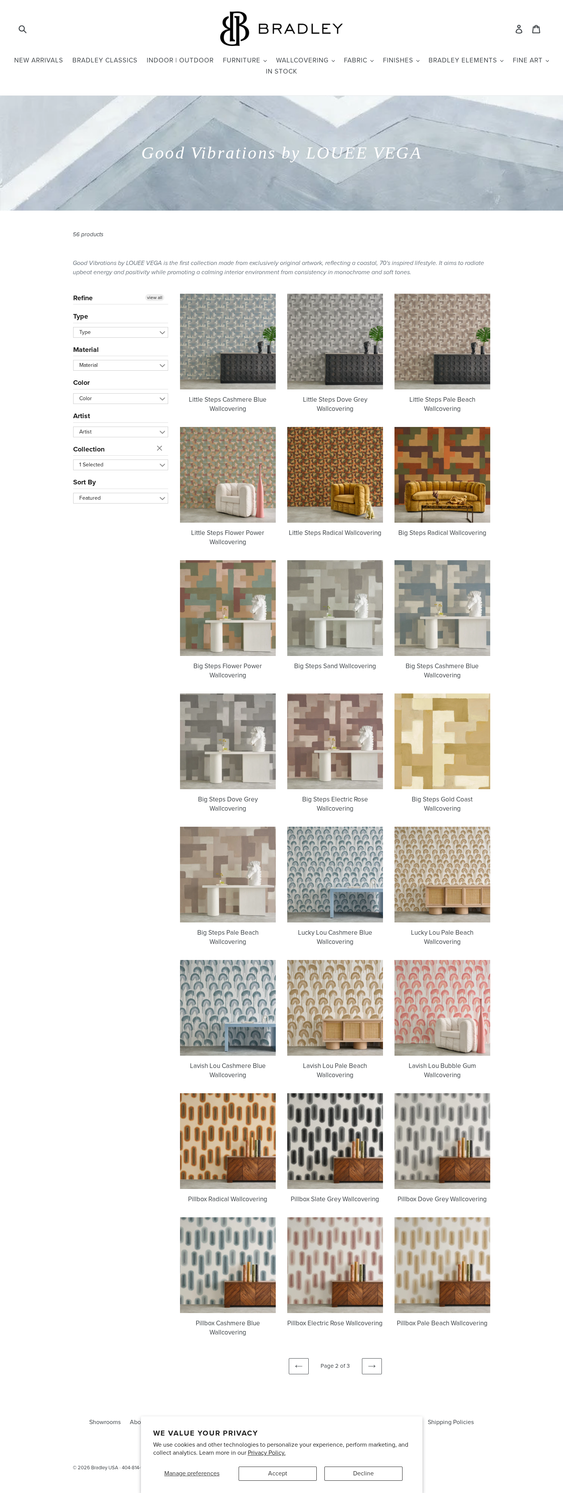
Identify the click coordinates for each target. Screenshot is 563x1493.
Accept (277, 1473)
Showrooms (105, 1422)
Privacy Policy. (267, 1453)
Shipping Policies (451, 1422)
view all (154, 297)
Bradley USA (104, 1468)
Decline (363, 1473)
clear (160, 449)
